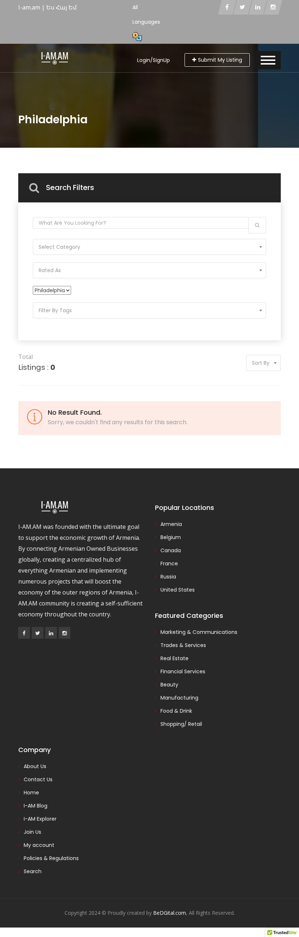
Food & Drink (176, 711)
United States (177, 589)
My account (39, 845)
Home (31, 792)
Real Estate (174, 658)
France (169, 563)
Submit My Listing (220, 59)
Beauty (169, 684)
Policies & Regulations (51, 858)
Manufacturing (179, 697)
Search (33, 871)
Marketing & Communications (198, 632)
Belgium (170, 537)
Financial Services (182, 671)
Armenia (171, 524)
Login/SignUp (153, 60)
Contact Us (38, 779)
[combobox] (149, 247)
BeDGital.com (169, 912)
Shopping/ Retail (181, 724)
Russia (168, 576)
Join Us (32, 832)
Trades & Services (183, 645)
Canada (170, 550)
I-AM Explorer (40, 818)
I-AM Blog (35, 805)
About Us (35, 766)
